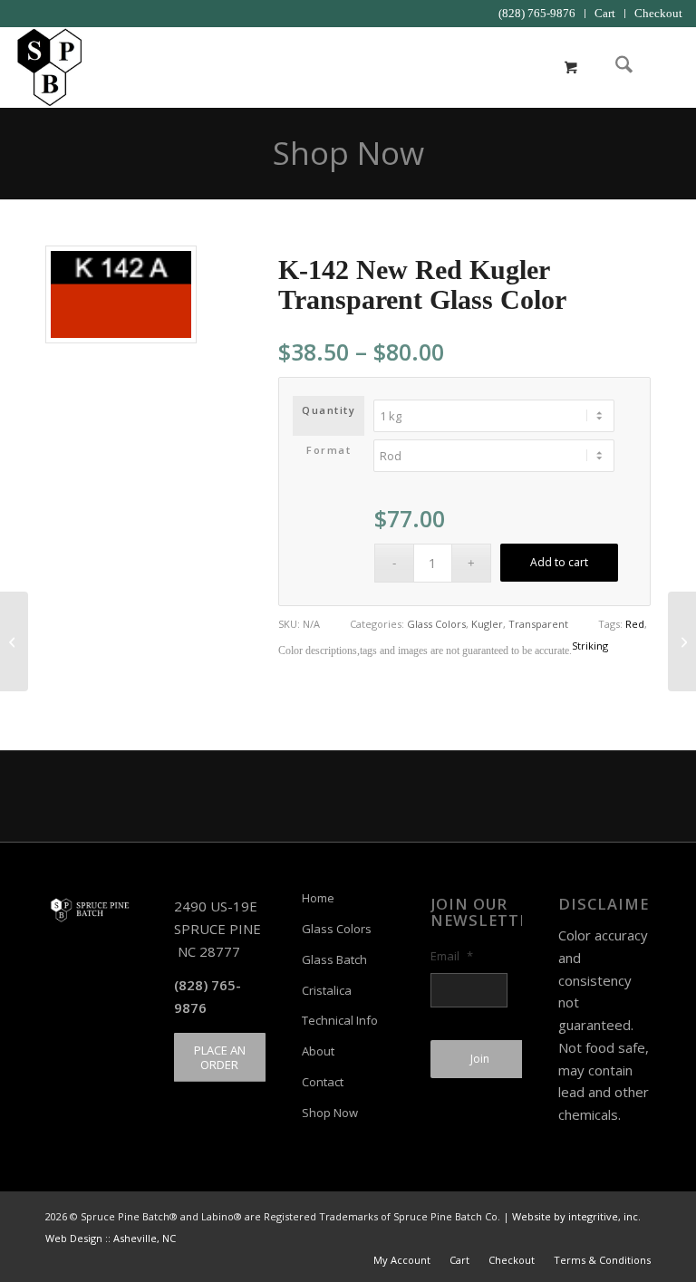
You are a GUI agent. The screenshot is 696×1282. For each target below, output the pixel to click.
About (318, 1051)
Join (479, 1058)
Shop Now (348, 152)
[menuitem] (537, 13)
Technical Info (340, 1020)
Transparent (538, 624)
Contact (322, 1082)
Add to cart (559, 562)
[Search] (615, 67)
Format (328, 450)
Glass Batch (334, 959)
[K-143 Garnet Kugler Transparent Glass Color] (682, 641)
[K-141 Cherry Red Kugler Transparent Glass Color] (14, 641)
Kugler (487, 624)
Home (318, 898)
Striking (590, 645)
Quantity (328, 410)
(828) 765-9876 (536, 13)
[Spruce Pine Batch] (48, 67)
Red (634, 624)
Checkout (658, 13)
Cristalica (327, 990)
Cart (604, 13)
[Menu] (657, 67)
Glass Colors (436, 624)
